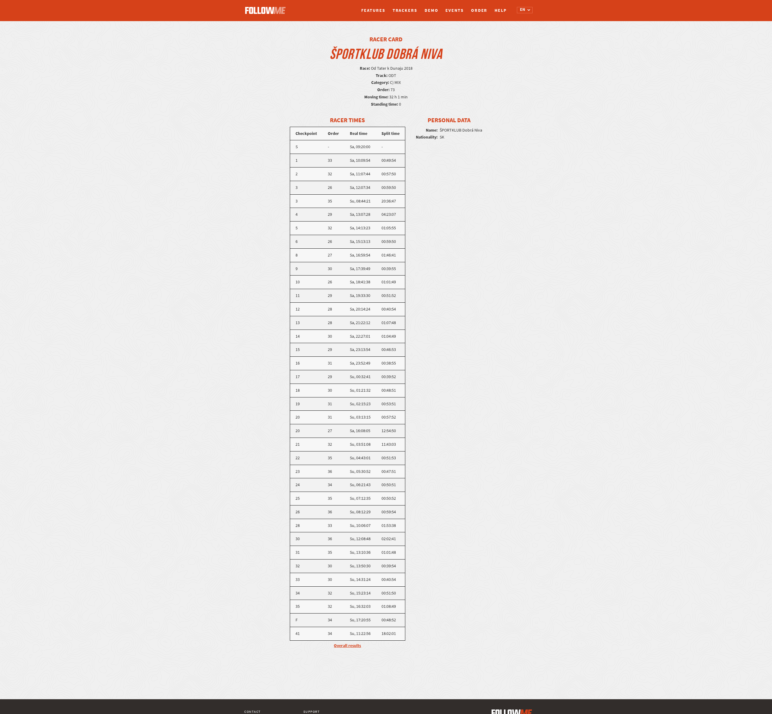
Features (373, 10)
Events (454, 10)
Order (479, 10)
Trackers (405, 10)
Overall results (347, 646)
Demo (431, 10)
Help (501, 10)
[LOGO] (267, 7)
